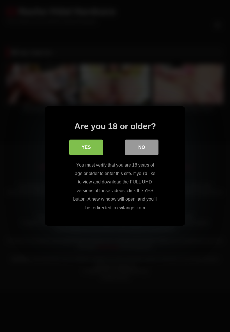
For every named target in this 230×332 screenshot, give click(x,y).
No (141, 147)
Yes (86, 147)
